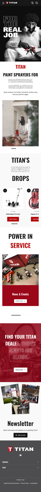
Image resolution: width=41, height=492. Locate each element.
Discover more (19, 308)
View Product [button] (13, 219)
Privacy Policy (25, 483)
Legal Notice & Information (11, 483)
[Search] (37, 3)
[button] (37, 3)
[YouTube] (20, 455)
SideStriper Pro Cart (13, 214)
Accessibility (33, 483)
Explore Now (19, 370)
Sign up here (21, 435)
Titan (22, 480)
